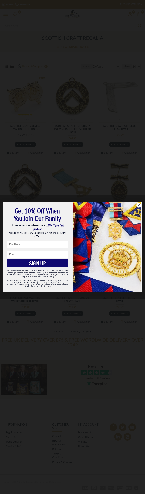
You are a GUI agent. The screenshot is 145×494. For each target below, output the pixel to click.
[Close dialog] (138, 205)
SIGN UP (37, 263)
